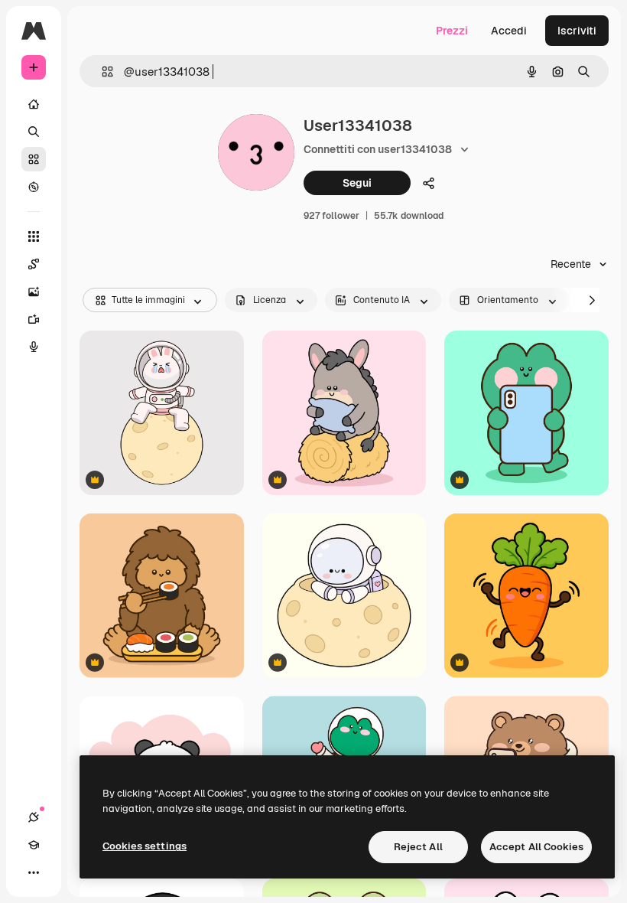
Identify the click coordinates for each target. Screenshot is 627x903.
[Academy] (33, 845)
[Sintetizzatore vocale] (33, 346)
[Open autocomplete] (101, 71)
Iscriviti (576, 30)
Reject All (418, 846)
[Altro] (33, 872)
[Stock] (33, 159)
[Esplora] (33, 186)
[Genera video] (33, 319)
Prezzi (452, 30)
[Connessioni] (33, 817)
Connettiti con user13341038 (378, 149)
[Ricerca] (33, 131)
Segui (357, 183)
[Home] (33, 104)
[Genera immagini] (33, 291)
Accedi (509, 30)
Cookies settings (144, 845)
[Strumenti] (33, 236)
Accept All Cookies (536, 846)
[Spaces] (33, 264)
